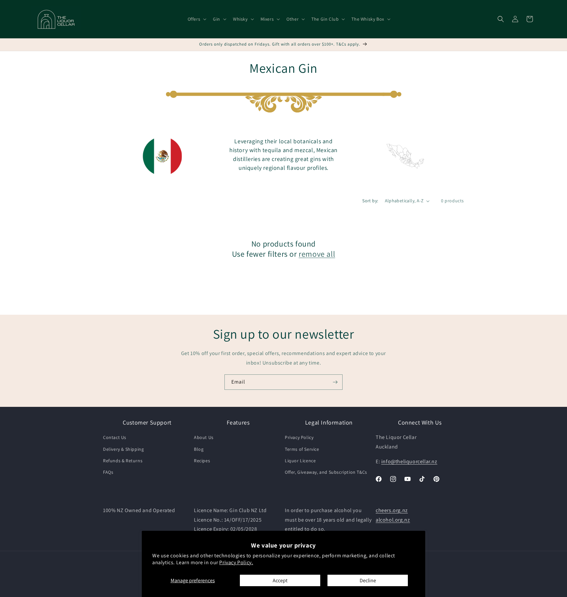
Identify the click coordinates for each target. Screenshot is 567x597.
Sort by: (370, 201)
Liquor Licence (300, 461)
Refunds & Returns (122, 461)
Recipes (202, 461)
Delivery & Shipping (123, 449)
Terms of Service (302, 449)
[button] (196, 19)
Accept (280, 580)
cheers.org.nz (392, 510)
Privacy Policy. (236, 562)
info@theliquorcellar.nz (409, 461)
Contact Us (114, 438)
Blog (198, 449)
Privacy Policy (299, 438)
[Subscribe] (335, 382)
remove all (317, 254)
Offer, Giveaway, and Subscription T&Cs (326, 472)
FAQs (108, 472)
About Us (204, 438)
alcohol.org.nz (393, 519)
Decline (368, 580)
